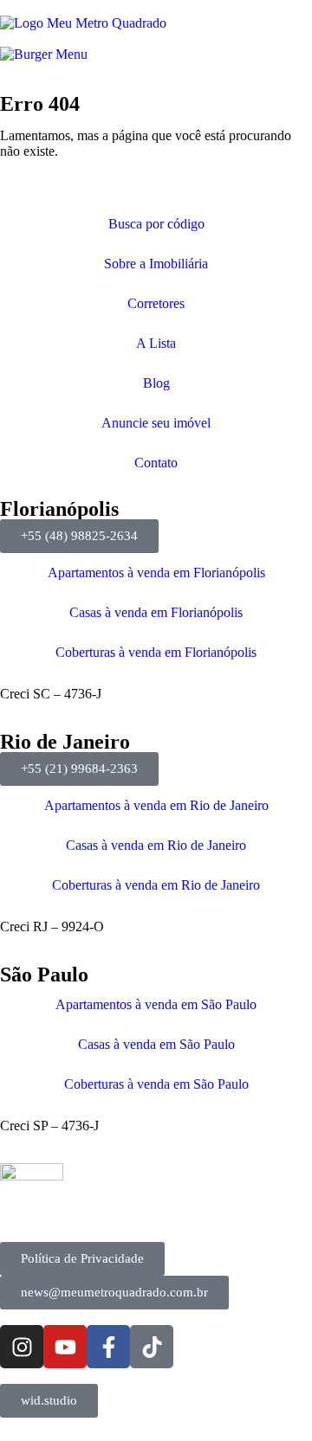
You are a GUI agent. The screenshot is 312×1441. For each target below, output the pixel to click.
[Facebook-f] (108, 1346)
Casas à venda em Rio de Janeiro (156, 845)
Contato (156, 462)
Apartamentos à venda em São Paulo (156, 1004)
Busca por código (156, 223)
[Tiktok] (151, 1346)
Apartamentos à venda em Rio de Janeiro (156, 805)
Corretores (156, 303)
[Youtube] (65, 1346)
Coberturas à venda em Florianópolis (156, 652)
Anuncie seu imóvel (156, 422)
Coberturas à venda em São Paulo (156, 1084)
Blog (156, 383)
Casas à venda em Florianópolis (156, 612)
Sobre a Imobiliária (156, 263)
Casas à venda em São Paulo (156, 1044)
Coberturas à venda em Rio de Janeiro (156, 885)
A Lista (156, 343)
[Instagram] (21, 1346)
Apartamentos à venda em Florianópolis (156, 572)
